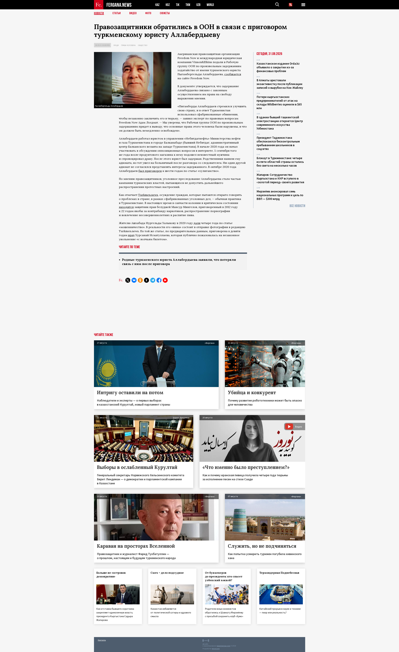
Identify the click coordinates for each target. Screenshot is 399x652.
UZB (198, 5)
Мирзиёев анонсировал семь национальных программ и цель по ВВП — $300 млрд (280, 195)
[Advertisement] (199, 309)
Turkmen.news (148, 195)
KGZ (168, 5)
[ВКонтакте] (134, 280)
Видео (133, 13)
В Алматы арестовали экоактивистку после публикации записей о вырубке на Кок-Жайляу (280, 84)
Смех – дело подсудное (167, 572)
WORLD (210, 5)
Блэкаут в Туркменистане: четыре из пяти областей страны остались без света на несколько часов (280, 161)
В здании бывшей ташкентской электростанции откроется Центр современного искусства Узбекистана (280, 122)
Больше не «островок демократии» (111, 574)
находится (126, 207)
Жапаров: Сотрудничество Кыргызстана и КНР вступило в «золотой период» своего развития (280, 178)
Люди (116, 45)
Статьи (117, 13)
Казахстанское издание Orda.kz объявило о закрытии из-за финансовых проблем (278, 67)
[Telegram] (152, 280)
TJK (177, 5)
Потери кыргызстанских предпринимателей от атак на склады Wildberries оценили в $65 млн (279, 102)
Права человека (128, 45)
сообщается (232, 74)
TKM (188, 5)
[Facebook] (158, 280)
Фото (148, 13)
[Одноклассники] (140, 280)
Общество (142, 45)
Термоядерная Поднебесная (279, 572)
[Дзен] (146, 280)
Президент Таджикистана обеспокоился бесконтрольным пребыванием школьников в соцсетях (278, 143)
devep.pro (216, 649)
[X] (127, 280)
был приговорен (150, 171)
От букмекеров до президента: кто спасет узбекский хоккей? (223, 576)
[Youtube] (165, 280)
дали (197, 223)
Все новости (297, 206)
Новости (99, 13)
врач (131, 235)
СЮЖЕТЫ (165, 13)
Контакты (102, 640)
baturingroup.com (223, 646)
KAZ (157, 5)
